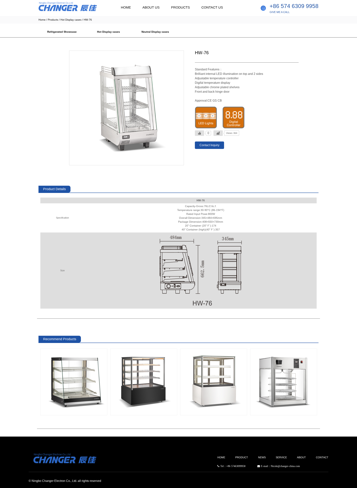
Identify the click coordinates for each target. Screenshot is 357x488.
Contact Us (212, 7)
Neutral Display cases (155, 31)
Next (323, 385)
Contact (322, 457)
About (301, 457)
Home (126, 7)
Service (281, 457)
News (262, 457)
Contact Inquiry (209, 145)
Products (180, 7)
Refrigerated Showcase (62, 31)
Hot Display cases (70, 19)
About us (151, 7)
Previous (34, 385)
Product (241, 457)
